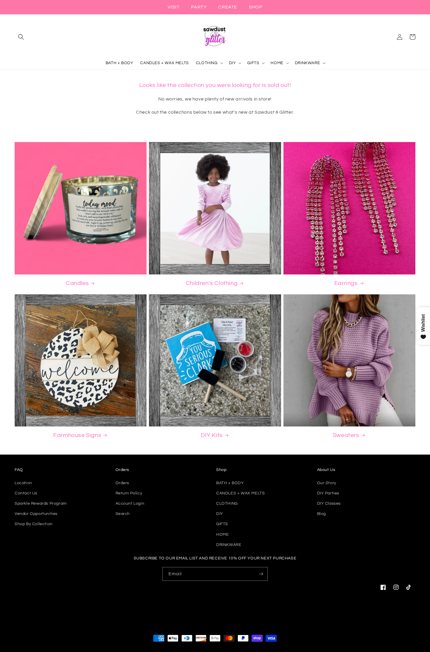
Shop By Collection (34, 524)
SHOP (255, 7)
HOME (222, 534)
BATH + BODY (230, 483)
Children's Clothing (212, 283)
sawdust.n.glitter (221, 649)
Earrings (346, 283)
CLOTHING (227, 503)
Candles (77, 283)
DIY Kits (212, 435)
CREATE (227, 7)
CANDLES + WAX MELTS (240, 493)
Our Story (326, 483)
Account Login (130, 503)
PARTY (199, 7)
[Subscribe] (260, 574)
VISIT (173, 7)
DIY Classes (329, 503)
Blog (321, 514)
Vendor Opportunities (36, 514)
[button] (21, 36)
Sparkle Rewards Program (41, 503)
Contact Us (26, 493)
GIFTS (222, 524)
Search (123, 514)
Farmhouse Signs (77, 435)
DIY (219, 514)
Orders (123, 483)
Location (23, 483)
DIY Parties (328, 493)
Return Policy (129, 493)
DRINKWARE (228, 545)
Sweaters (346, 435)
